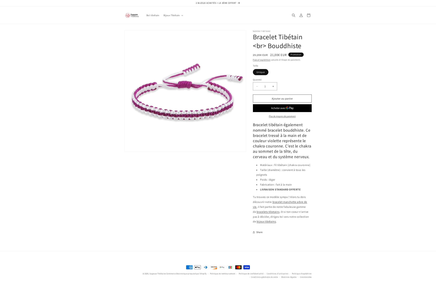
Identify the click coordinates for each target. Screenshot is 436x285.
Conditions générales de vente (264, 277)
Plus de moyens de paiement (282, 116)
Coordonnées (306, 277)
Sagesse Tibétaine (158, 273)
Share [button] (259, 232)
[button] (172, 15)
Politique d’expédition (302, 273)
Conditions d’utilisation (278, 273)
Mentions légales (289, 277)
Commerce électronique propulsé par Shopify (186, 273)
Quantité (257, 79)
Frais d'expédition (261, 59)
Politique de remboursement (222, 273)
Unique (260, 72)
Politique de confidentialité (251, 273)
